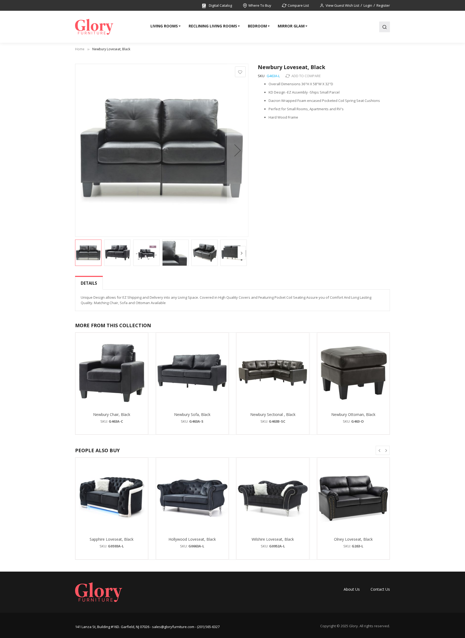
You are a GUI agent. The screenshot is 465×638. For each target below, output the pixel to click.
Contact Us (380, 589)
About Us (352, 589)
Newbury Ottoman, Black (353, 414)
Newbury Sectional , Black (272, 414)
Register (383, 5)
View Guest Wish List (342, 5)
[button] (237, 150)
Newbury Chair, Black (111, 414)
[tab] (89, 283)
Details (89, 283)
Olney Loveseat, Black (353, 539)
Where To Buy (259, 5)
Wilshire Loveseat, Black (273, 539)
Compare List (298, 5)
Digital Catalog (220, 5)
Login (368, 5)
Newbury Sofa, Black (192, 414)
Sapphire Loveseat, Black (111, 539)
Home (79, 49)
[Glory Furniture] (94, 27)
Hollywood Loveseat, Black (192, 539)
